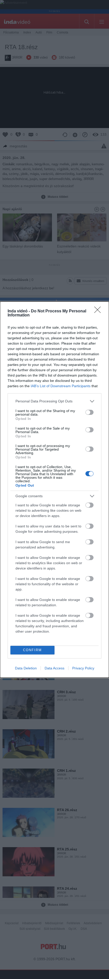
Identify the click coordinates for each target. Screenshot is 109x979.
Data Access (54, 668)
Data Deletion (26, 668)
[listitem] (54, 401)
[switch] (89, 412)
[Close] (99, 311)
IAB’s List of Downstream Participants (60, 386)
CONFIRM (32, 650)
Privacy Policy (83, 668)
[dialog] (54, 489)
